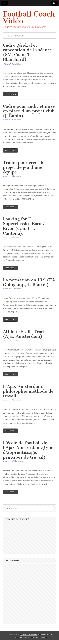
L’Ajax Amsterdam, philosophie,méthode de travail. (28, 391)
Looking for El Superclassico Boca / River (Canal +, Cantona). (24, 226)
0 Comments (16, 63)
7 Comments (16, 400)
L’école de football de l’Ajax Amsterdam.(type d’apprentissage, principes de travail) (28, 450)
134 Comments (17, 461)
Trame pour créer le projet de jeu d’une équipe (23, 167)
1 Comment (16, 289)
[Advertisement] (29, 594)
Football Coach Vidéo (29, 17)
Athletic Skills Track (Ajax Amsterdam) (24, 334)
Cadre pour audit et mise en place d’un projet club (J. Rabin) (29, 111)
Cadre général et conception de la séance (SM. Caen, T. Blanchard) (27, 52)
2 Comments (16, 120)
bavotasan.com (42, 637)
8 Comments (16, 176)
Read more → (10, 94)
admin (7, 63)
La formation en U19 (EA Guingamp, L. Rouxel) (29, 282)
